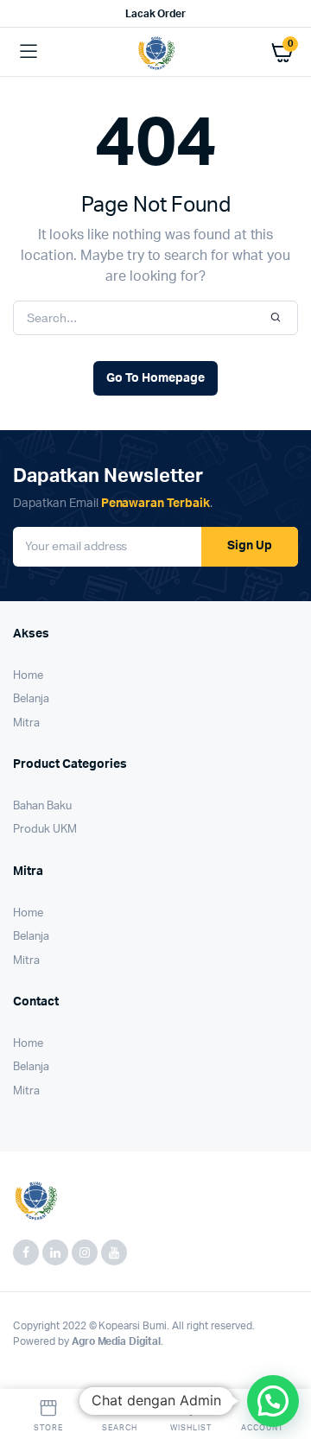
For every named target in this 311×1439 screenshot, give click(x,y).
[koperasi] (155, 52)
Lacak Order (156, 14)
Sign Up (249, 546)
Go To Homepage (155, 378)
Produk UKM (45, 829)
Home (28, 675)
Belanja (31, 699)
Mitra (26, 723)
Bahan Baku (42, 806)
